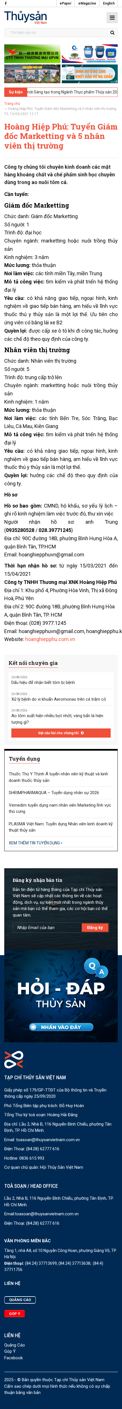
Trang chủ (12, 104)
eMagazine (87, 3)
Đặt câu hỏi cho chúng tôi (58, 733)
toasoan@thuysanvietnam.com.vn (48, 1139)
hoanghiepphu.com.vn (50, 639)
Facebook (13, 1357)
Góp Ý (10, 1351)
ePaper (65, 3)
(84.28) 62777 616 (42, 1148)
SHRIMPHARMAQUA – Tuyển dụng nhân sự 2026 (54, 792)
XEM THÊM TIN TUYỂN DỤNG (35, 843)
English (109, 3)
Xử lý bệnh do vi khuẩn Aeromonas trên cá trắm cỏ (58, 699)
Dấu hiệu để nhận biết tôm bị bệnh (43, 682)
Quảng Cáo (14, 1345)
